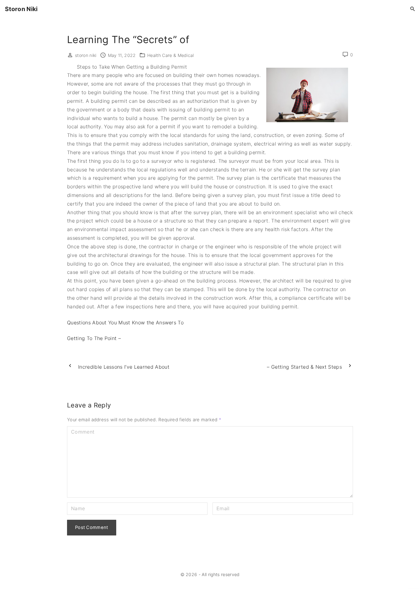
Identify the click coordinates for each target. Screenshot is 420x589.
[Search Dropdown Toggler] (413, 9)
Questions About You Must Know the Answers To (125, 322)
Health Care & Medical (170, 55)
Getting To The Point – (94, 338)
